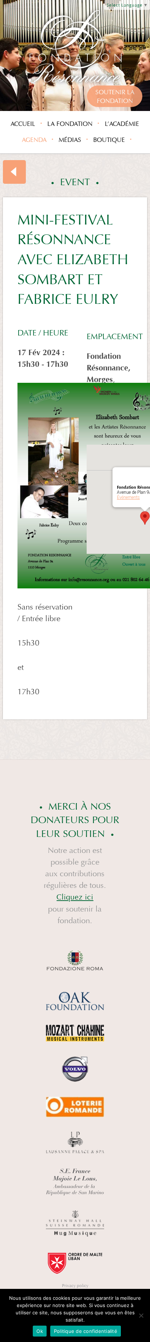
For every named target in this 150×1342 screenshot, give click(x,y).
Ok (39, 1331)
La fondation (69, 124)
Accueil (23, 124)
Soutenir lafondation (114, 96)
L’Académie (122, 124)
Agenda (34, 140)
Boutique (109, 140)
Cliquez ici (74, 897)
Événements (128, 497)
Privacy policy (75, 1285)
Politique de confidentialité (85, 1331)
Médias (70, 140)
